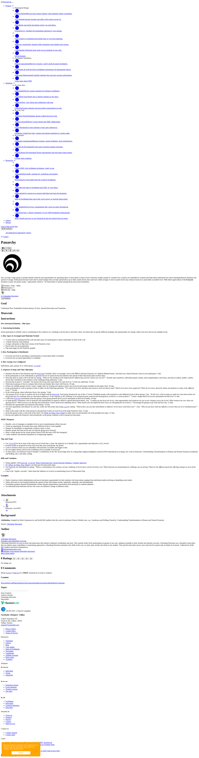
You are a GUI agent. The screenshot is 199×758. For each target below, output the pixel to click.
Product (9, 6)
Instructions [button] (24, 583)
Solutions (9, 83)
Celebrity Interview (80, 463)
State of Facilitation (13, 649)
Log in (3, 226)
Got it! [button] (21, 753)
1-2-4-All (37, 366)
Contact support (11, 733)
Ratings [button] (54, 583)
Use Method (6, 298)
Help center (10, 657)
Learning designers (12, 705)
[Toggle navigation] (12, 2)
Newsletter (9, 651)
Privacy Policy (11, 629)
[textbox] (99, 280)
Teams (8, 673)
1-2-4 (65, 407)
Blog (7, 645)
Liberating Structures (14, 524)
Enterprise (9, 675)
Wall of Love (10, 724)
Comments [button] (61, 583)
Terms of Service (12, 633)
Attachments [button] (32, 583)
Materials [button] (16, 583)
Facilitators (9, 701)
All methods (10, 233)
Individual (9, 671)
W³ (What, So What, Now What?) (18, 465)
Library (8, 643)
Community (10, 653)
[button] (5, 237)
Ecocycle (40, 374)
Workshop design (12, 685)
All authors (18, 233)
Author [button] (48, 583)
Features (9, 717)
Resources (9, 160)
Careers (8, 722)
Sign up (16, 573)
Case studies (10, 647)
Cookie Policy (18, 749)
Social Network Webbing (62, 463)
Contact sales (10, 735)
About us (9, 715)
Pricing (8, 719)
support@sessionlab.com (10, 625)
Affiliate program (12, 655)
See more (9, 691)
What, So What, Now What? (55, 413)
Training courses (12, 689)
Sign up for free (12, 226)
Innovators (9, 703)
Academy (9, 659)
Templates (9, 641)
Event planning (11, 687)
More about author (7, 553)
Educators (9, 708)
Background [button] (41, 583)
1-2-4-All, (31, 463)
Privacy (6, 749)
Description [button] (5, 583)
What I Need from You (44, 463)
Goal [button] (11, 583)
